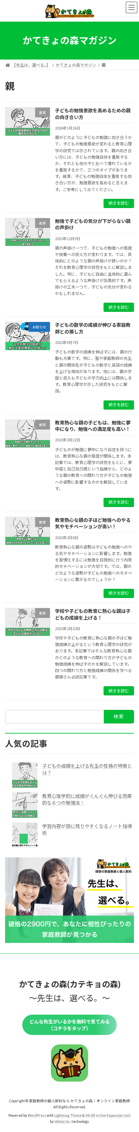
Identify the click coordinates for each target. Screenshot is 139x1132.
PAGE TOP (129, 1091)
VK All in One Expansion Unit (108, 1115)
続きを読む (119, 203)
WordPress (37, 1115)
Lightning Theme (68, 1115)
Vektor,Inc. (62, 1121)
